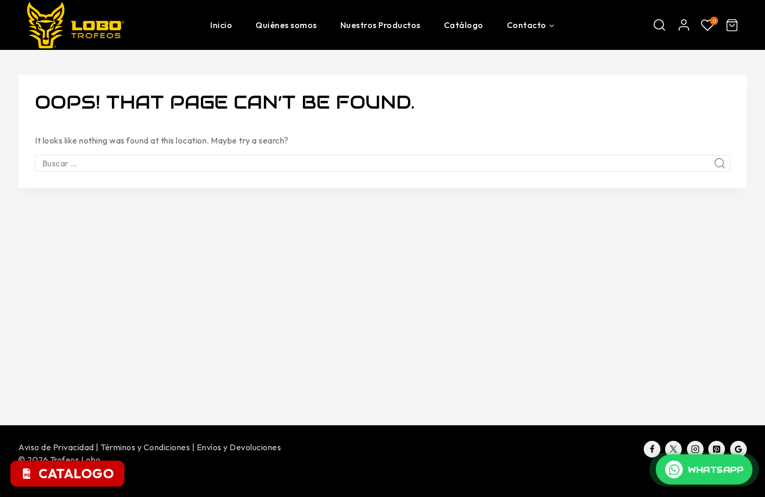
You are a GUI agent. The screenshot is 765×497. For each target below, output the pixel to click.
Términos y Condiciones (145, 447)
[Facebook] (652, 449)
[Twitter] (673, 449)
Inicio (221, 25)
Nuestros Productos (380, 25)
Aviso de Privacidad (56, 447)
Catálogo (463, 25)
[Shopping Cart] (732, 25)
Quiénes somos (286, 25)
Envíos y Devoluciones (239, 447)
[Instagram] (695, 449)
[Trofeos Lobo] (79, 25)
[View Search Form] (659, 25)
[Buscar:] (382, 163)
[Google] (738, 449)
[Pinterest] (716, 449)
